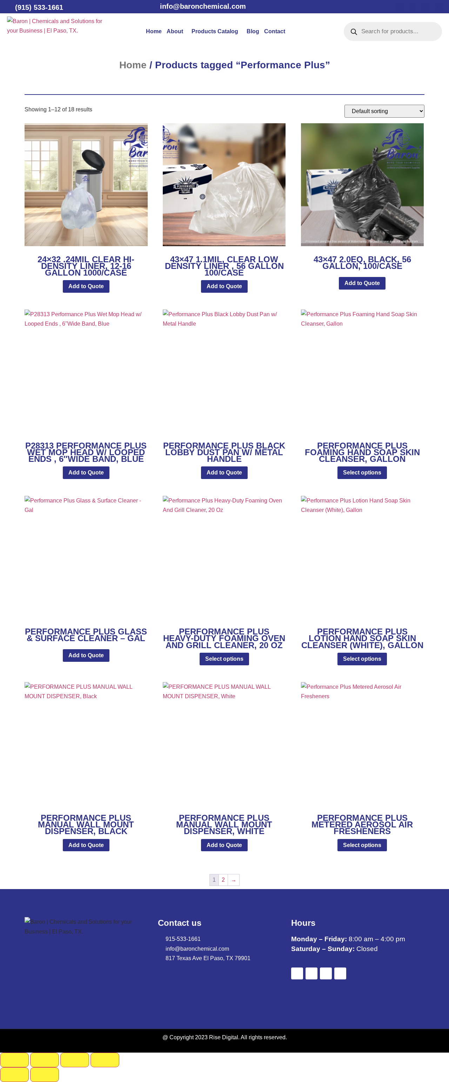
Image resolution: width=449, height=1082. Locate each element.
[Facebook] (399, 7)
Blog (253, 31)
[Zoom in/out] (14, 1060)
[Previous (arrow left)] (14, 1074)
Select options (362, 473)
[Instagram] (439, 7)
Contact (274, 31)
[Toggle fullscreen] (44, 1060)
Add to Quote (86, 286)
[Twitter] (412, 7)
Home (154, 31)
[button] (176, 31)
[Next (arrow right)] (44, 1074)
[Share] (74, 1060)
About (175, 31)
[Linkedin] (426, 7)
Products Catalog (215, 31)
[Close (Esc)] (105, 1060)
